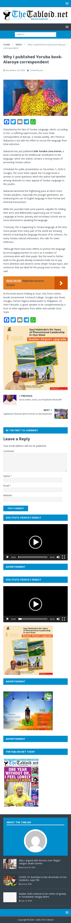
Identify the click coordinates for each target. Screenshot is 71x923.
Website (7, 495)
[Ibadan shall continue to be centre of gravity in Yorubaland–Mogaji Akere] (10, 900)
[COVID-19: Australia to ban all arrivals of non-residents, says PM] (10, 883)
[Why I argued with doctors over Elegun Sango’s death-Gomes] (10, 867)
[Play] (7, 557)
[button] (35, 542)
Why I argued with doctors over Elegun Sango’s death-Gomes (39, 862)
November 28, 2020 (15, 70)
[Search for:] (35, 34)
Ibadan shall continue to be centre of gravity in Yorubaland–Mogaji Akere (42, 895)
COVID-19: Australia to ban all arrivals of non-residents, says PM (43, 878)
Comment (8, 451)
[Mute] (58, 557)
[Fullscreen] (63, 557)
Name (7, 476)
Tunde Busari (36, 70)
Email (6, 485)
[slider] (32, 557)
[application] (35, 542)
